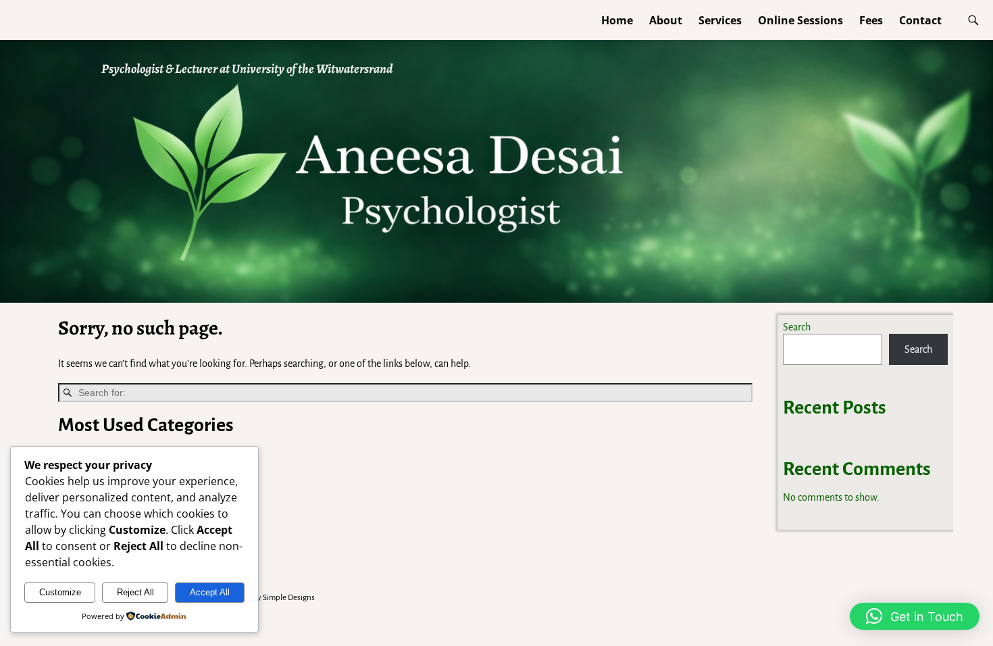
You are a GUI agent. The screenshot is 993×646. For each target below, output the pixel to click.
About (665, 20)
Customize (60, 592)
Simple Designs (289, 597)
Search (797, 327)
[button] (914, 616)
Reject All (135, 592)
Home (617, 20)
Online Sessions (800, 20)
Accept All (210, 592)
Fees (871, 20)
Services (720, 20)
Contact (920, 20)
